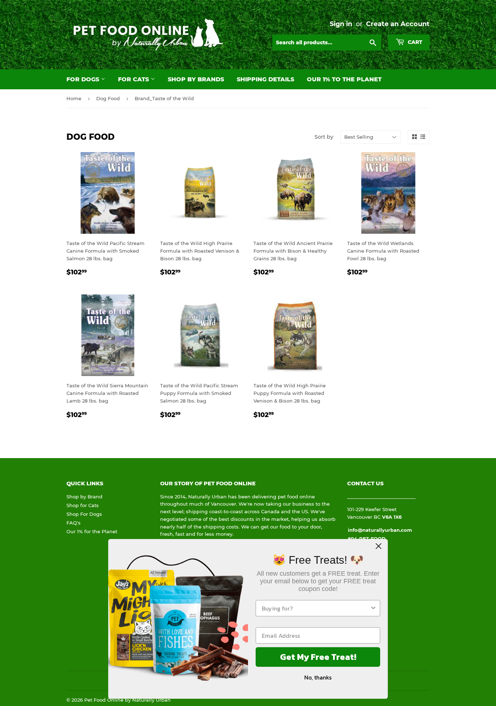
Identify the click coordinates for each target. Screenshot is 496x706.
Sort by (323, 137)
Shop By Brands (196, 79)
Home (73, 98)
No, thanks (318, 677)
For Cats (134, 79)
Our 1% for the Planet (91, 531)
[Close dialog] (378, 546)
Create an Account (398, 24)
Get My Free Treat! (318, 656)
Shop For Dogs (84, 514)
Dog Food (108, 98)
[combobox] (316, 608)
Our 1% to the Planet (344, 79)
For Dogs (83, 79)
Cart (414, 42)
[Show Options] (373, 608)
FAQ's (73, 523)
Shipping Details (265, 79)
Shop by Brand (84, 496)
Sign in (341, 24)
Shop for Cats (82, 505)
